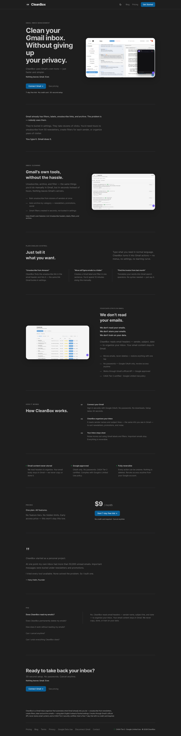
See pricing (53, 86)
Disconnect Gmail (82, 729)
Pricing (135, 4)
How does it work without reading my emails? (45, 627)
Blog (128, 4)
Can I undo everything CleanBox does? (42, 639)
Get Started (148, 4)
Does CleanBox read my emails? (40, 614)
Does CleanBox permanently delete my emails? (46, 621)
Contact (96, 729)
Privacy (52, 729)
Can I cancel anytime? (35, 633)
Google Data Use (65, 729)
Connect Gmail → (35, 86)
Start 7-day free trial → (107, 513)
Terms (43, 729)
